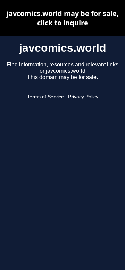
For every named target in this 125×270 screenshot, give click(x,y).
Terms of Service (45, 96)
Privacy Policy (83, 96)
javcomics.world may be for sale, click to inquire (63, 18)
